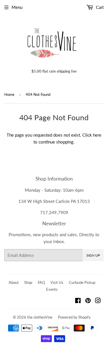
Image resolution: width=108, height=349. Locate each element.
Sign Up (93, 255)
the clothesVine (39, 317)
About (14, 282)
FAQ (41, 282)
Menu (17, 7)
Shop (28, 282)
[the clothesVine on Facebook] (78, 301)
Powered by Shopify (74, 317)
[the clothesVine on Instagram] (98, 301)
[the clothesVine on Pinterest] (88, 301)
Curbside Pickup (82, 282)
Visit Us (56, 282)
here (97, 134)
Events (52, 289)
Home (9, 94)
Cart (99, 7)
